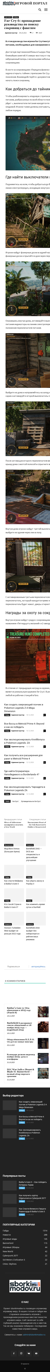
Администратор (11, 33)
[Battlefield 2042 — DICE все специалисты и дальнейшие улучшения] (36, 839)
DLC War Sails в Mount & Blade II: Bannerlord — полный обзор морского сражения (20, 1073)
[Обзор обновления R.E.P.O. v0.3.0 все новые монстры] (43, 1043)
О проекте (25, 1364)
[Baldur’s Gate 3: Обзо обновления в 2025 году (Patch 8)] (43, 1011)
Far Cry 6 (8, 17)
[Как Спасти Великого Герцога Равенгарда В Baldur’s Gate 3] (10, 1212)
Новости (30, 845)
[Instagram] (21, 1353)
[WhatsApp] (35, 809)
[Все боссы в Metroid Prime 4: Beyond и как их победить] (10, 1120)
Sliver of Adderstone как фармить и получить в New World (13, 824)
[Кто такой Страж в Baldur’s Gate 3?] (14, 895)
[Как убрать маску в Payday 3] (36, 871)
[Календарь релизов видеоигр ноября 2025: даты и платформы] (43, 1058)
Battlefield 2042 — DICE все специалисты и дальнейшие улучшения (34, 854)
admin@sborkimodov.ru (34, 1334)
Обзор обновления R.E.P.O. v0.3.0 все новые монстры (20, 1040)
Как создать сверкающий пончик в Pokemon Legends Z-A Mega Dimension (23, 708)
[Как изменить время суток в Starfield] (36, 895)
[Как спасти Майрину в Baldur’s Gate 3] (14, 871)
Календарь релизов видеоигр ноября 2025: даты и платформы (21, 1056)
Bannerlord (8, 845)
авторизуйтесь (38, 966)
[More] (41, 809)
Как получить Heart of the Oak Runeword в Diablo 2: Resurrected (37, 824)
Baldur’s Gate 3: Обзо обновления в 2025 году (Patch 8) (19, 1010)
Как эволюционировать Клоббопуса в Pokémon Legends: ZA (30, 1133)
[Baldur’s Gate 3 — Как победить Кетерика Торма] (10, 1185)
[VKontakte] (29, 1353)
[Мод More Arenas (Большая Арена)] (14, 839)
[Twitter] (22, 809)
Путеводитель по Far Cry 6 (30, 801)
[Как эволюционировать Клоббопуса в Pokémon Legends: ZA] (10, 1133)
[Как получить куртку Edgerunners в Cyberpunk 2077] (10, 1199)
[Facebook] (15, 809)
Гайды (15, 17)
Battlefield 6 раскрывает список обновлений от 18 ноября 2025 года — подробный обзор (19, 1026)
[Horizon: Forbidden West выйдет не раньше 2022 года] (14, 918)
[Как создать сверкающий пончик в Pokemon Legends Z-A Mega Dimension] (10, 1105)
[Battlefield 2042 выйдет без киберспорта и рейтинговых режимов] (36, 918)
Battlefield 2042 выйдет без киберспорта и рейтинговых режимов (33, 934)
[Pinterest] (28, 809)
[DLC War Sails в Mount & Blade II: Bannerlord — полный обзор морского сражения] (43, 1073)
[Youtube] (36, 1353)
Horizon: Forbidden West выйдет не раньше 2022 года (12, 931)
